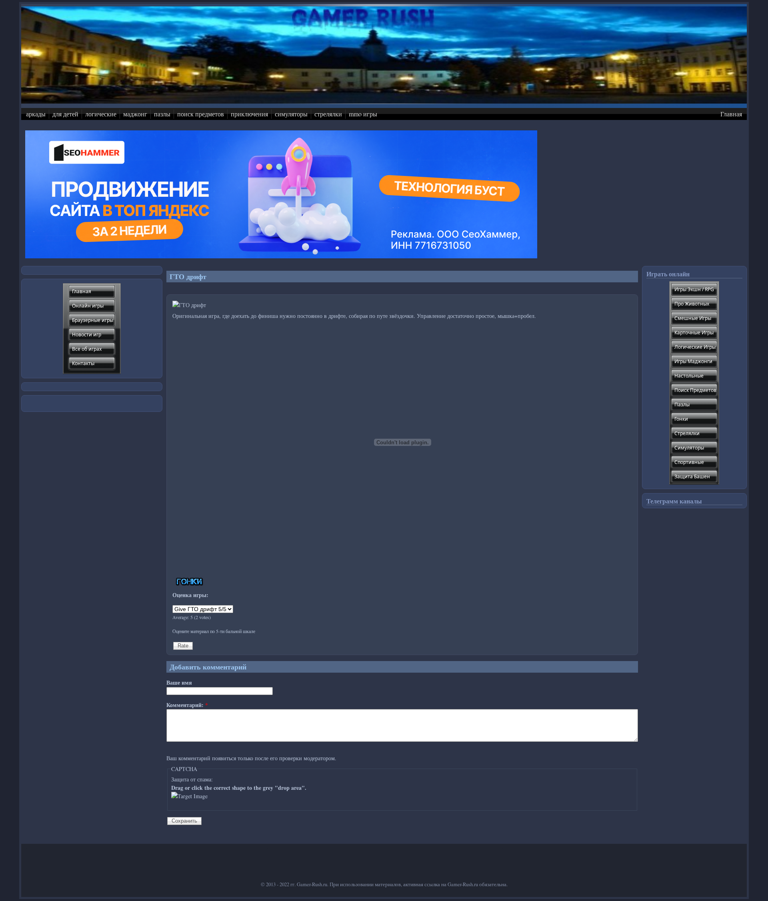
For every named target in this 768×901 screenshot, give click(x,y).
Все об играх (87, 349)
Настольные (689, 375)
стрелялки (328, 114)
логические (100, 114)
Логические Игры (695, 347)
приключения (249, 114)
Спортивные (689, 462)
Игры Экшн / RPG (694, 289)
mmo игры (363, 114)
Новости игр (86, 334)
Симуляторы (689, 447)
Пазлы (682, 404)
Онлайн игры (88, 305)
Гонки (681, 419)
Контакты (83, 363)
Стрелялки (687, 433)
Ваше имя (179, 682)
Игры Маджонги (693, 361)
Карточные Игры (694, 332)
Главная (731, 114)
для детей (65, 114)
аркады (36, 114)
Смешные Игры (692, 318)
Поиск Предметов (695, 390)
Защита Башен (692, 476)
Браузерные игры (92, 320)
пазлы (162, 114)
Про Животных (691, 303)
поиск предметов (200, 114)
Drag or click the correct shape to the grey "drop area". (238, 787)
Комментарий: (187, 705)
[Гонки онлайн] (190, 583)
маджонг (135, 114)
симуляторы (291, 114)
